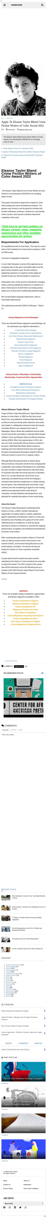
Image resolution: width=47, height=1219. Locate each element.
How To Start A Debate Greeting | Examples (23, 1078)
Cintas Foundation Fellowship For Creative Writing (25, 396)
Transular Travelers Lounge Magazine (25, 351)
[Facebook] (4, 1207)
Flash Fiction (10, 982)
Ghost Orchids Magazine (25, 339)
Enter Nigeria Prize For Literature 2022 (18, 148)
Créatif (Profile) (11, 975)
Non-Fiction (9, 989)
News (7, 987)
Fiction (8, 980)
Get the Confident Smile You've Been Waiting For (27, 949)
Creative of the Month (12, 973)
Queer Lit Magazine (25, 354)
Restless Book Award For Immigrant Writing (26, 399)
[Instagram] (10, 1207)
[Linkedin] (15, 1207)
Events (8, 979)
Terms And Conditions (31, 1188)
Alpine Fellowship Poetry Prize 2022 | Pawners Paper (24, 152)
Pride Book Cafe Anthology (25, 330)
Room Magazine (25, 360)
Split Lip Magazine (25, 366)
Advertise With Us (11, 661)
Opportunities (10, 118)
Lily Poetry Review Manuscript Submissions (26, 336)
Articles (8, 968)
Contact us (6, 1184)
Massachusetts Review (26, 363)
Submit (4, 579)
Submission (27, 1184)
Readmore (5, 1083)
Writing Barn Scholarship (25, 393)
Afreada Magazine (26, 357)
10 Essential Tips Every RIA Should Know (25, 939)
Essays (8, 977)
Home (2, 118)
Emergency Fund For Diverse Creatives (25, 387)
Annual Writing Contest (13, 965)
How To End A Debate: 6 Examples (19, 1156)
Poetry (8, 994)
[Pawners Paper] (16, 5)
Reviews (8, 996)
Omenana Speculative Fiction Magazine (25, 348)
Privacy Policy (8, 1188)
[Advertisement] (23, 35)
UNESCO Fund (25, 384)
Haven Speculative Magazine (25, 345)
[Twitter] (20, 1207)
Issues (7, 986)
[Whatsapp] (26, 1207)
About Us (27, 1181)
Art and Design (10, 966)
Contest (8, 972)
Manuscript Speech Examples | (17, 1130)
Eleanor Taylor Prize (26, 342)
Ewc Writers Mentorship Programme (26, 390)
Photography (10, 993)
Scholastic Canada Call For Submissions (26, 333)
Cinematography (11, 970)
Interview (9, 984)
